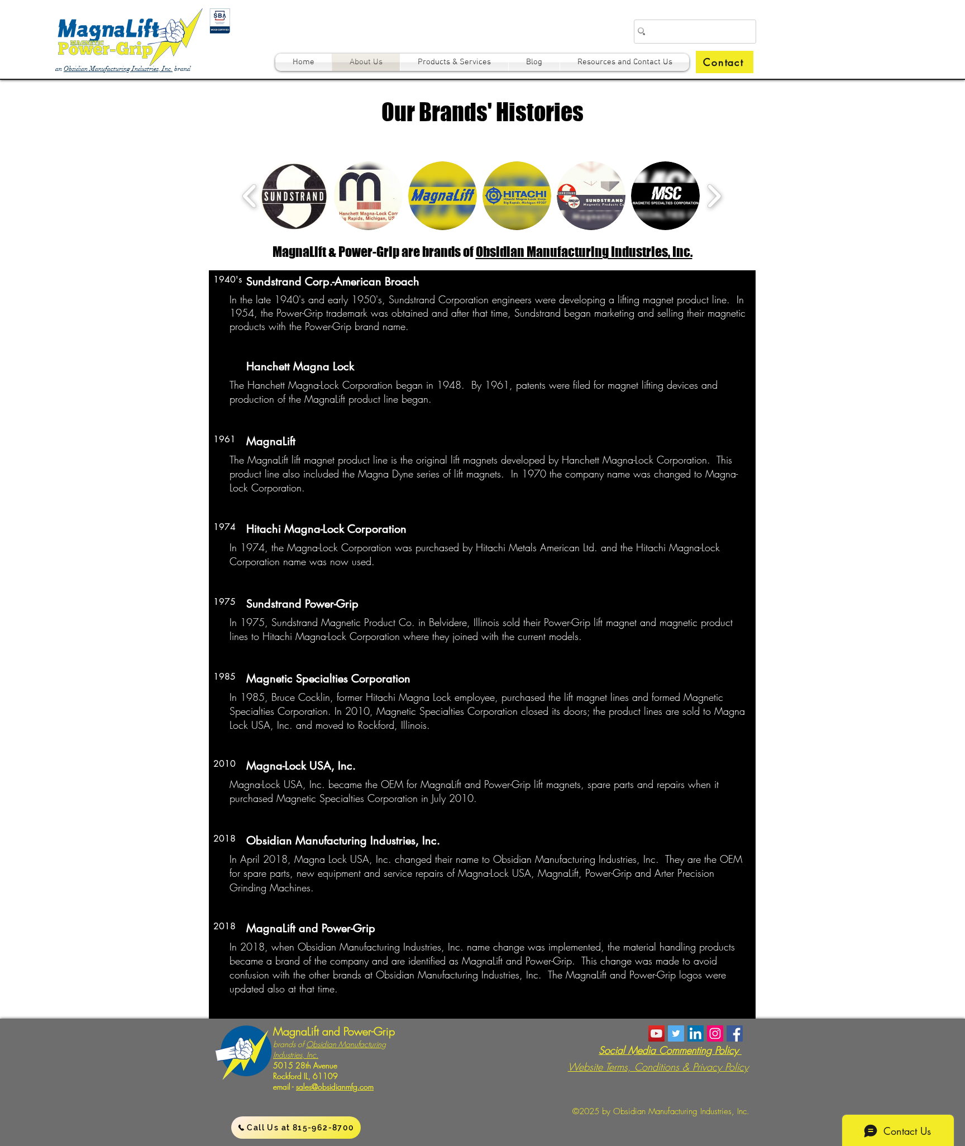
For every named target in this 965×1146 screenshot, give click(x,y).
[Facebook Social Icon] (735, 1033)
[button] (724, 62)
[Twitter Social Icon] (676, 1033)
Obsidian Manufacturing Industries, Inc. (118, 69)
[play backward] (249, 196)
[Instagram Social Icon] (715, 1033)
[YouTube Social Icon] (656, 1033)
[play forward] (714, 196)
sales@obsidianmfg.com (335, 1086)
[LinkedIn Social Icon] (695, 1033)
